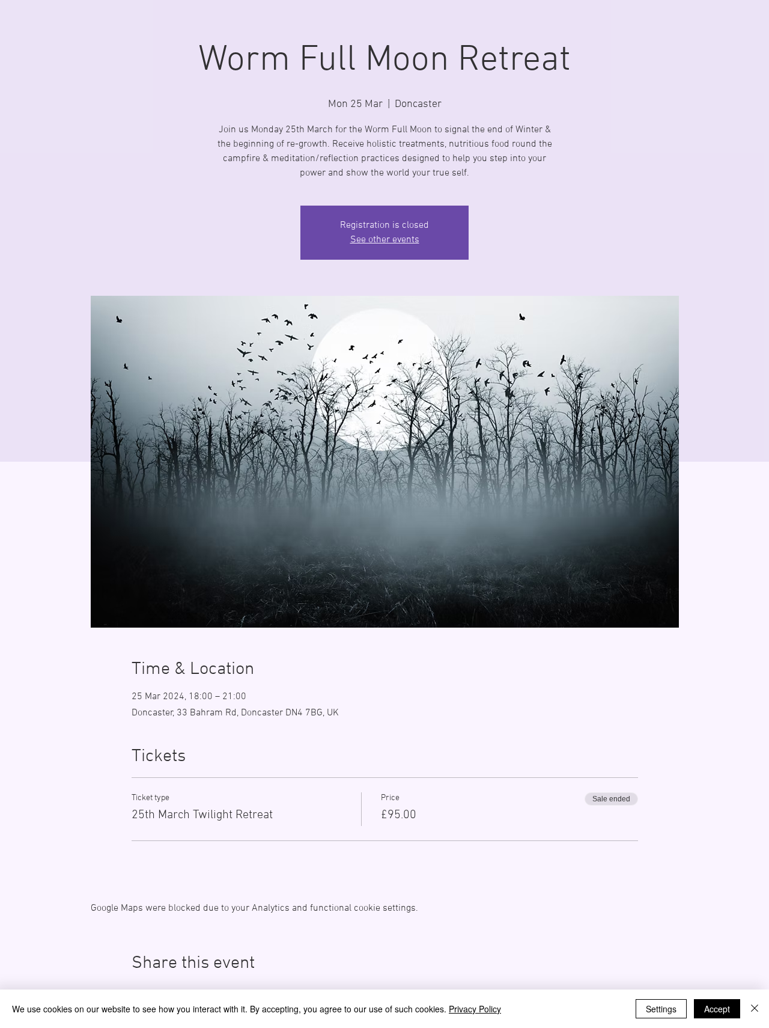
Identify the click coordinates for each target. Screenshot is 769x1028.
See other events (384, 240)
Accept (717, 1009)
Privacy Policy (475, 1009)
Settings (661, 1009)
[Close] (754, 1008)
